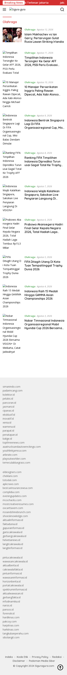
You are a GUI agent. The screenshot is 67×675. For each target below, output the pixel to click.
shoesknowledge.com (15, 516)
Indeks (9, 657)
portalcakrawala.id (13, 585)
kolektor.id (9, 394)
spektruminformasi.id (15, 589)
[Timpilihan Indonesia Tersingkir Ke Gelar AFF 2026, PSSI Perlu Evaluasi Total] (12, 63)
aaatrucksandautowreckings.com (22, 446)
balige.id (7, 438)
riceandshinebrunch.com (17, 512)
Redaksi (57, 657)
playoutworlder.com (14, 458)
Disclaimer (19, 660)
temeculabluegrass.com (16, 462)
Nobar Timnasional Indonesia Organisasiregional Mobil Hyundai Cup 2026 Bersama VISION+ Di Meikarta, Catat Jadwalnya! (44, 328)
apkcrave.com (11, 484)
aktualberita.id (11, 565)
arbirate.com (10, 454)
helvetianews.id (11, 540)
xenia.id (7, 422)
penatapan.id (10, 434)
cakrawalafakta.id (13, 569)
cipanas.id (8, 410)
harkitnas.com (11, 629)
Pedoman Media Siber (42, 660)
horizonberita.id (12, 581)
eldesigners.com (12, 472)
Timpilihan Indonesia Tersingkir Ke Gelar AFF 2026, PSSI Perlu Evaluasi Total (41, 63)
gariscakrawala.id (12, 532)
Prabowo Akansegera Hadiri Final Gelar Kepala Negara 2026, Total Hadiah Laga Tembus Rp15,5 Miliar (43, 230)
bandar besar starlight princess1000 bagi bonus (30, 366)
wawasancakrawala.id (15, 561)
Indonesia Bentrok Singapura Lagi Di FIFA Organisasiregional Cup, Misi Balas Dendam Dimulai (44, 126)
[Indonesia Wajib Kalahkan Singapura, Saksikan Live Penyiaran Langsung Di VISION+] (12, 198)
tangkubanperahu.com (16, 633)
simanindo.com (11, 386)
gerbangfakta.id (12, 597)
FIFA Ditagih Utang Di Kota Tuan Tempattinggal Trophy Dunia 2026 (43, 265)
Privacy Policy (40, 657)
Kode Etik (22, 657)
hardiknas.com (11, 617)
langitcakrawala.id (13, 544)
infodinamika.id (11, 601)
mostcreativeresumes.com (18, 504)
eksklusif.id (9, 414)
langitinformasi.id (12, 548)
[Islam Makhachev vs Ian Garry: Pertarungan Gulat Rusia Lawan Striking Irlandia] (12, 36)
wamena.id (9, 426)
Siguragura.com (44, 665)
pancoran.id (9, 402)
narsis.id (7, 605)
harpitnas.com (11, 625)
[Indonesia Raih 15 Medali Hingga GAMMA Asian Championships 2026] (12, 296)
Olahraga (29, 29)
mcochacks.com (12, 500)
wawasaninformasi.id (15, 577)
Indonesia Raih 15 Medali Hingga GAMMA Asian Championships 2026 (41, 294)
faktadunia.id (10, 524)
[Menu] (5, 9)
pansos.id (8, 609)
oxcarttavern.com (13, 508)
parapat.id (8, 430)
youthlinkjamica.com (14, 450)
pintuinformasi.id (12, 573)
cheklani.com (10, 476)
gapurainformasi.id (13, 528)
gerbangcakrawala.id (14, 536)
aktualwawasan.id (13, 593)
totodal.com (10, 480)
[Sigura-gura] (16, 9)
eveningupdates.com (15, 496)
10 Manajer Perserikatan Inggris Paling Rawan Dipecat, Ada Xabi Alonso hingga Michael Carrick (41, 92)
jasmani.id (8, 406)
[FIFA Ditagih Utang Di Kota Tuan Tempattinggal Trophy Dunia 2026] (12, 267)
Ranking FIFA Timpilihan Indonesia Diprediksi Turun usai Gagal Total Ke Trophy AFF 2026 (42, 163)
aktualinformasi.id (13, 520)
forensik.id (8, 613)
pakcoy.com (10, 621)
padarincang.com (13, 390)
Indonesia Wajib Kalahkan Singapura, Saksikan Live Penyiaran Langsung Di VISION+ (41, 196)
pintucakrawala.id (13, 557)
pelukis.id (8, 398)
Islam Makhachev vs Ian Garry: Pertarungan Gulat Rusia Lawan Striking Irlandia (44, 38)
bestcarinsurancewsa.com (18, 488)
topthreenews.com (13, 442)
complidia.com (11, 492)
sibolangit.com (11, 637)
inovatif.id (8, 418)
